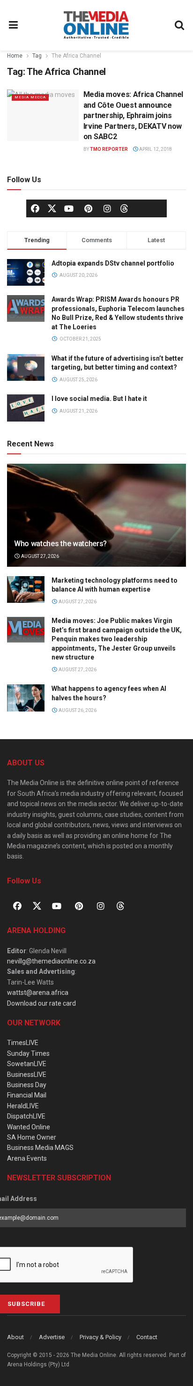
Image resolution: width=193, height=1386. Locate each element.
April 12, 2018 (155, 149)
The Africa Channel (76, 55)
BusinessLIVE (26, 1074)
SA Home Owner (31, 1137)
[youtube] (68, 208)
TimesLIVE (22, 1042)
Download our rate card (41, 1003)
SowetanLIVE (26, 1063)
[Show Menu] (13, 25)
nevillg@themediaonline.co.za (51, 961)
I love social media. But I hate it (99, 398)
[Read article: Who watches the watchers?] (96, 528)
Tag (37, 55)
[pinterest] (88, 208)
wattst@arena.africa (37, 992)
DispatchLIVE (26, 1116)
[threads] (124, 207)
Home (14, 55)
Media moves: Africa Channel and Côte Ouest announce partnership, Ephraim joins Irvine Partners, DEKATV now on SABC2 (133, 115)
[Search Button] (179, 25)
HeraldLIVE (23, 1106)
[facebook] (35, 208)
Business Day (26, 1085)
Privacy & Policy (100, 1337)
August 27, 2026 (39, 556)
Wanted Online (28, 1127)
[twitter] (52, 207)
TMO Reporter (109, 149)
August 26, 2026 (77, 710)
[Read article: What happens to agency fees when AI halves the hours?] (26, 697)
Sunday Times (28, 1053)
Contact (146, 1337)
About (15, 1337)
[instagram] (107, 208)
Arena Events (27, 1158)
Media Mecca (30, 97)
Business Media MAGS (40, 1147)
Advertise (52, 1337)
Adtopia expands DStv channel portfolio (113, 263)
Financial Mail (26, 1095)
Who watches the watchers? (60, 543)
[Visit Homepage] (96, 25)
